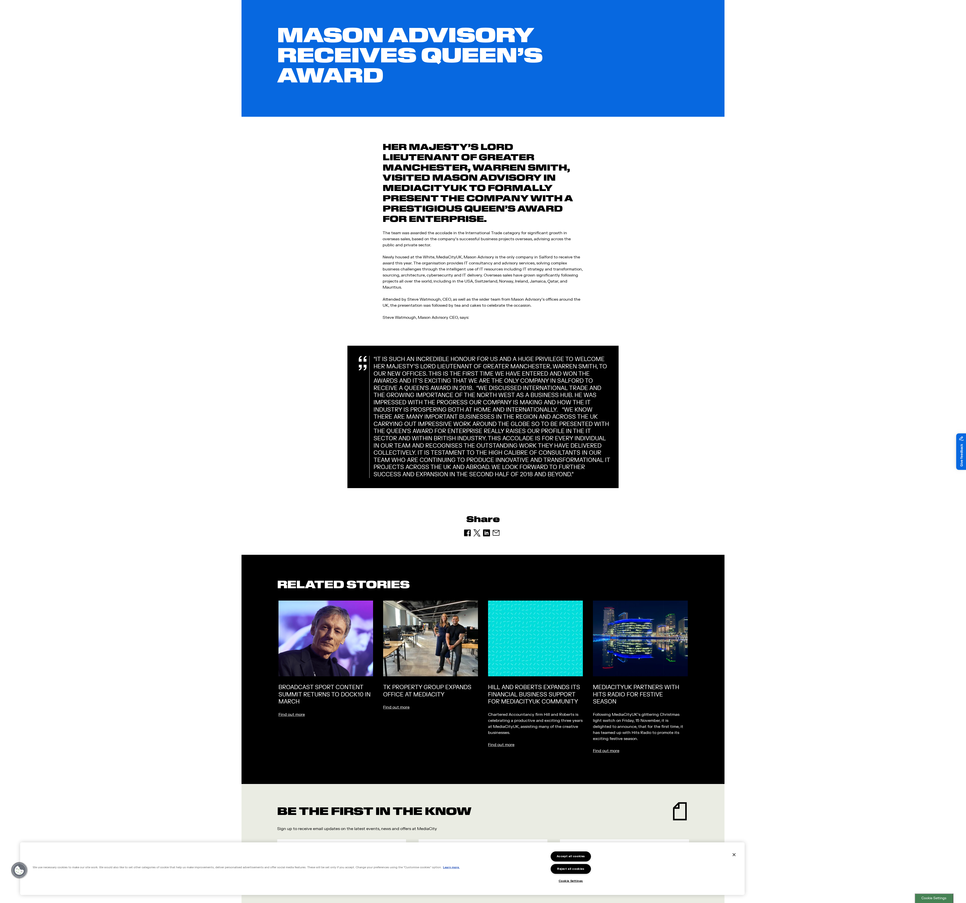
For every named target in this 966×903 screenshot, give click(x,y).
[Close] (734, 854)
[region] (382, 868)
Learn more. (451, 867)
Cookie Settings (933, 898)
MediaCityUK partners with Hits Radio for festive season (636, 694)
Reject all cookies (570, 869)
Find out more (291, 714)
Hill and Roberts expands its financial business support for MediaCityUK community (534, 694)
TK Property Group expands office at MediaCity (427, 691)
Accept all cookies (571, 856)
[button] (19, 870)
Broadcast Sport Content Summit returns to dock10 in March (324, 694)
